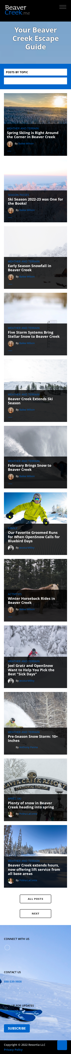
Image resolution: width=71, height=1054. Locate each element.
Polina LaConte (28, 813)
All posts (35, 899)
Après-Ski (14, 798)
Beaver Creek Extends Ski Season (30, 401)
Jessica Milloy (27, 547)
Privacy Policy (13, 1049)
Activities (15, 594)
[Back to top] (62, 1045)
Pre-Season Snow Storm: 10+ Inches (33, 738)
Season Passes (18, 195)
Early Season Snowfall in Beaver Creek (29, 268)
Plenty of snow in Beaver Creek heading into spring (31, 805)
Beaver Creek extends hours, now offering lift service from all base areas (34, 869)
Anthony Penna (28, 747)
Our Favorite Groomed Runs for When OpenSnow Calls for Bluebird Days (34, 537)
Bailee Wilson (26, 143)
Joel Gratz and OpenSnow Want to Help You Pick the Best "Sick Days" (31, 670)
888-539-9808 (13, 981)
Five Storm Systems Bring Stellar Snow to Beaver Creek (34, 334)
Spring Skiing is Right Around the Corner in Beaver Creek (32, 135)
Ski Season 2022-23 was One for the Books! (35, 201)
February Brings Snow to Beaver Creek (29, 467)
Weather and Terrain (23, 128)
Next (35, 913)
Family (12, 528)
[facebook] (7, 947)
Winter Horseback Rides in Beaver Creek (31, 600)
